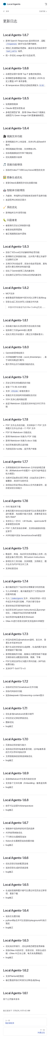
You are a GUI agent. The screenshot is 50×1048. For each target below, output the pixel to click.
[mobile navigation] (46, 4)
